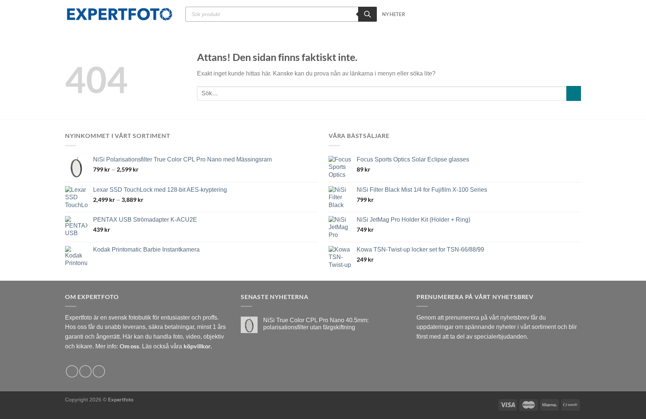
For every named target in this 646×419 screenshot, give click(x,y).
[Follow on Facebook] (72, 371)
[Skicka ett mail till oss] (99, 371)
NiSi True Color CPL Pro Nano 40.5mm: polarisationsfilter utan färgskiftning (316, 323)
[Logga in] (564, 14)
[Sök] (367, 14)
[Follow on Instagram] (85, 371)
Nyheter (393, 14)
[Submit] (573, 93)
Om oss (129, 345)
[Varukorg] (577, 14)
